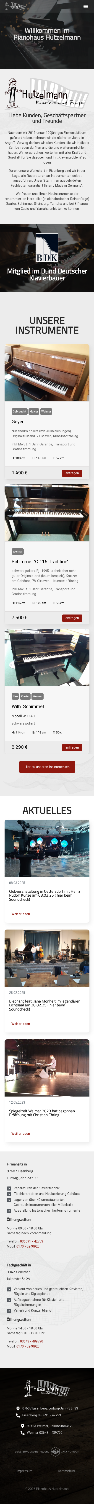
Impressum (24, 1471)
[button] (85, 6)
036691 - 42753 (31, 1241)
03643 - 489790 (31, 1341)
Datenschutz (67, 1471)
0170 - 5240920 (27, 1246)
